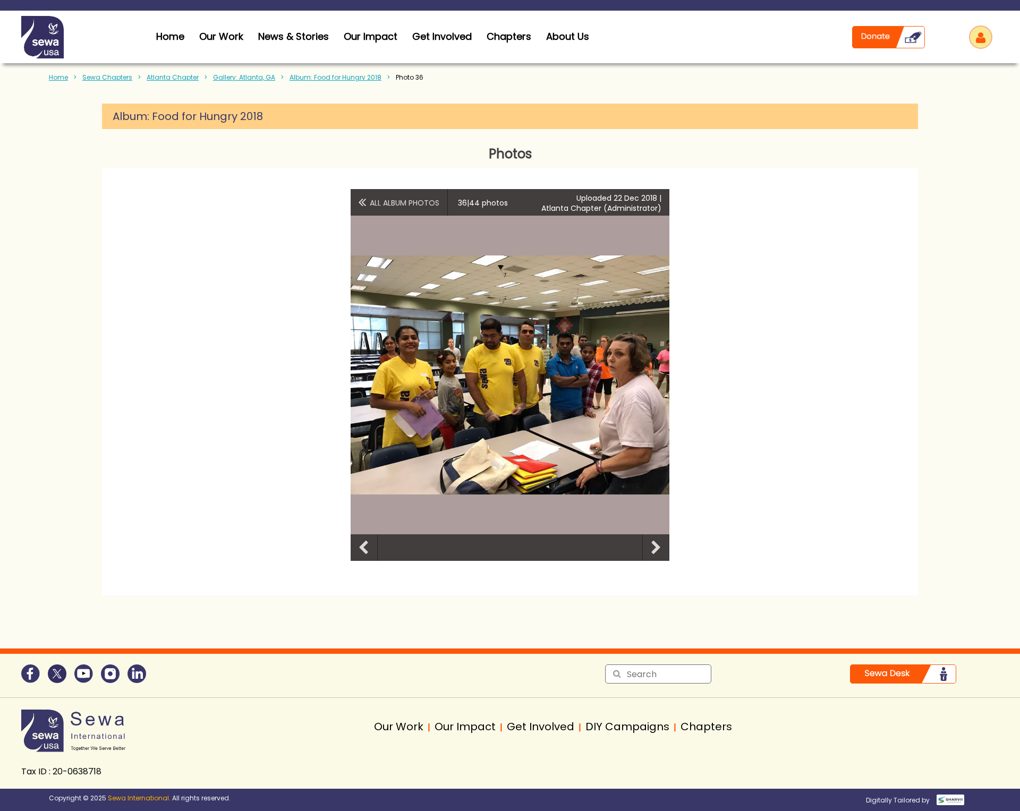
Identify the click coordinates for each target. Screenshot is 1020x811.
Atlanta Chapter (173, 77)
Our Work (221, 36)
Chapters (509, 36)
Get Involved (442, 36)
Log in (980, 37)
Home (58, 77)
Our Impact (370, 36)
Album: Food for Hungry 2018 (335, 77)
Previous (364, 547)
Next (656, 547)
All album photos (404, 203)
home (170, 36)
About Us (567, 36)
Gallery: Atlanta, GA (244, 77)
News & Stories (293, 36)
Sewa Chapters (107, 77)
